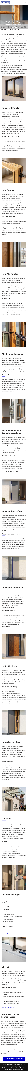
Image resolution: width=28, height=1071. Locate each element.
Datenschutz (19, 1067)
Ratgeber (20, 1064)
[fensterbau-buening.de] (5, 2)
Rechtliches (4, 1067)
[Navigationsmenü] (25, 2)
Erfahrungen (12, 1069)
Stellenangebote (19, 1069)
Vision (9, 1067)
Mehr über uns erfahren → (8, 1007)
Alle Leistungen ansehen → (8, 933)
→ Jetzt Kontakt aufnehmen (14, 1059)
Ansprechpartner (21, 1066)
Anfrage (14, 1067)
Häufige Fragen (13, 1066)
